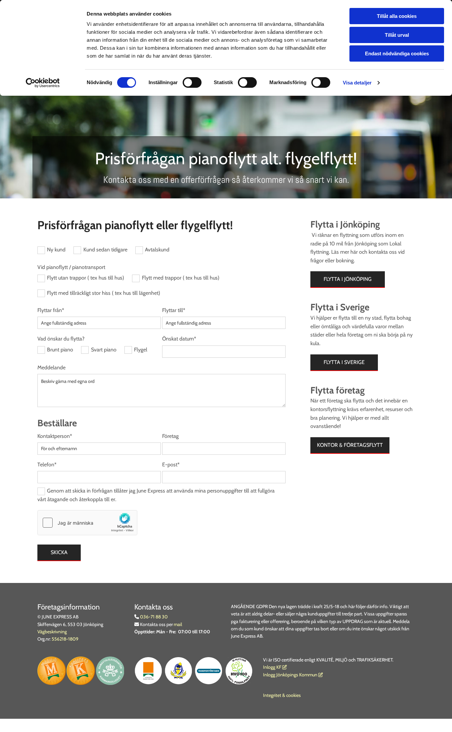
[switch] (192, 82)
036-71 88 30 (153, 617)
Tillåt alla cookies (397, 16)
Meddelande (51, 367)
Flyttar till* (173, 310)
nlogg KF (272, 667)
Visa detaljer (357, 82)
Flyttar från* (50, 310)
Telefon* (47, 464)
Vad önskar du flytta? (60, 339)
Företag (170, 436)
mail (178, 624)
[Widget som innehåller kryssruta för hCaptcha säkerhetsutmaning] (87, 522)
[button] (347, 279)
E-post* (171, 464)
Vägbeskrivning (52, 632)
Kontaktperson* (54, 436)
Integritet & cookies (282, 695)
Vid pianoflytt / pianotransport (71, 267)
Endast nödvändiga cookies (397, 53)
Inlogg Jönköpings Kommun (293, 675)
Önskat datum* (179, 339)
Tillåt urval (397, 35)
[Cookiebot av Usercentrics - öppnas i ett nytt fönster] (43, 83)
